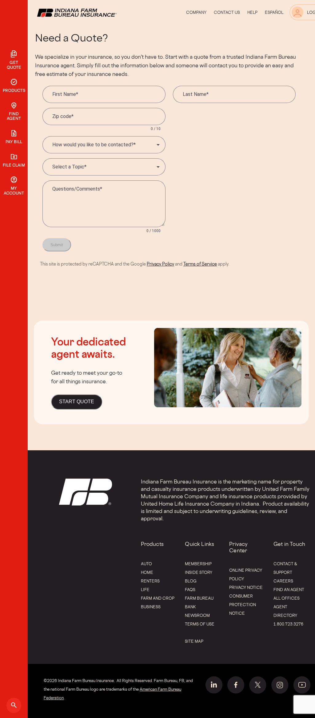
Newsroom (197, 615)
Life (145, 589)
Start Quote (76, 401)
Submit (56, 245)
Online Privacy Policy (245, 574)
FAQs (190, 589)
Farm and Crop (157, 598)
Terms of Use (199, 623)
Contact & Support (285, 568)
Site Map (194, 641)
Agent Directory (285, 611)
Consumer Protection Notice (242, 605)
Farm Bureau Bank (199, 602)
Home (147, 572)
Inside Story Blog (198, 576)
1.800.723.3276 (288, 623)
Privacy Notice (246, 587)
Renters (150, 580)
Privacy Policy (160, 263)
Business (151, 606)
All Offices (286, 598)
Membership (198, 563)
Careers (283, 580)
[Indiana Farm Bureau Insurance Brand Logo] (88, 12)
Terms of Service (200, 263)
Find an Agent (288, 589)
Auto (146, 563)
